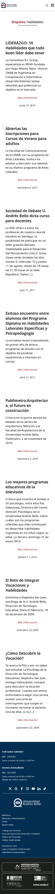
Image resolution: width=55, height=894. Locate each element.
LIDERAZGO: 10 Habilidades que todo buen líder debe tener (25, 47)
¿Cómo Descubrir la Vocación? (23, 656)
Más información (27, 97)
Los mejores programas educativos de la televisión (27, 486)
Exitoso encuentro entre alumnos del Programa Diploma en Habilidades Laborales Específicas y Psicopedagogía (27, 323)
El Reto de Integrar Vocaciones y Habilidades (22, 585)
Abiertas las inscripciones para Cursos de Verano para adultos (26, 136)
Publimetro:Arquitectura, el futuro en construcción (27, 405)
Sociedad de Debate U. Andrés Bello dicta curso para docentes (27, 215)
